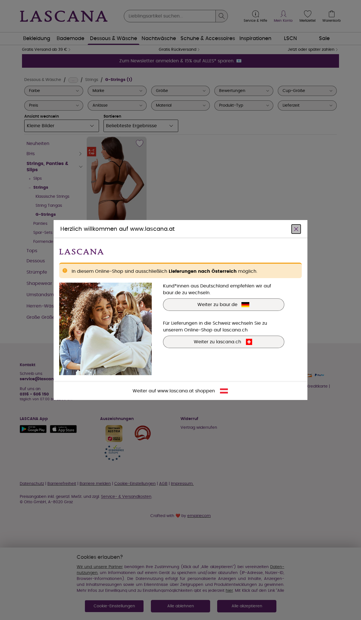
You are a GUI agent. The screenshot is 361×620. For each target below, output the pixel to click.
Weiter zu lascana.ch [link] (217, 342)
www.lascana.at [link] (175, 391)
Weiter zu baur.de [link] (217, 304)
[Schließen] (296, 229)
